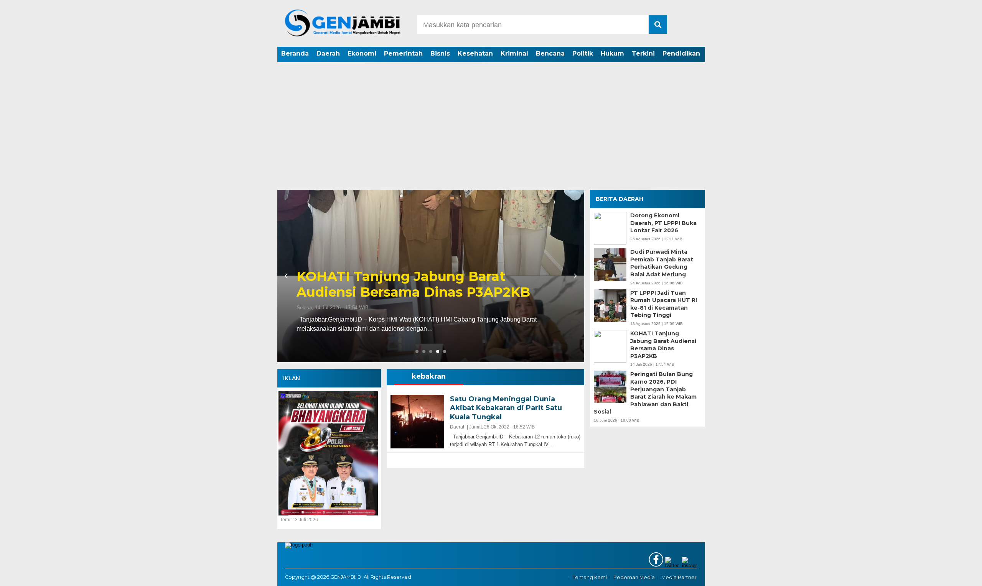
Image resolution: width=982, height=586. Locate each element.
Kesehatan (475, 53)
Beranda (295, 53)
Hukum (612, 53)
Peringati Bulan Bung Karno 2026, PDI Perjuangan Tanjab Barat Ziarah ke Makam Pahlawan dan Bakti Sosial (426, 276)
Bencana (550, 53)
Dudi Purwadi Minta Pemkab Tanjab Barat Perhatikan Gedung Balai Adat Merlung (661, 263)
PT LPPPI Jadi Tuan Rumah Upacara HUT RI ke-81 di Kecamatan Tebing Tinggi (663, 304)
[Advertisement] (491, 132)
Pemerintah (403, 53)
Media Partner (679, 577)
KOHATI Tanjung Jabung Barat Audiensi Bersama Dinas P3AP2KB (663, 344)
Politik (582, 53)
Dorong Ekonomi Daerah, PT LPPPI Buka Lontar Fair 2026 (663, 223)
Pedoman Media (634, 577)
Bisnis (440, 53)
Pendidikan (681, 53)
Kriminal (514, 53)
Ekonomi (362, 53)
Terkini (643, 53)
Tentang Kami (590, 577)
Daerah (328, 53)
